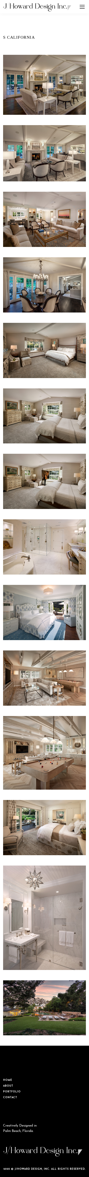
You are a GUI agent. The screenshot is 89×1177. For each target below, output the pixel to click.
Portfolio (12, 1092)
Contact (10, 1097)
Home (7, 1080)
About (8, 1086)
